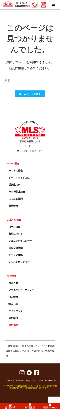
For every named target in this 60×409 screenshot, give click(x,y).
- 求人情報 (12, 297)
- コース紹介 (13, 226)
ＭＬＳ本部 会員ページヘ (30, 151)
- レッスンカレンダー (18, 262)
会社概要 (11, 276)
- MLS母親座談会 (16, 191)
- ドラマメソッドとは (18, 177)
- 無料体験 (12, 325)
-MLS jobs (12, 304)
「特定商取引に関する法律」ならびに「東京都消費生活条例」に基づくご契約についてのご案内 (30, 351)
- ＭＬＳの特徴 (15, 170)
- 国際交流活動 (15, 248)
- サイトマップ (15, 311)
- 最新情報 (12, 205)
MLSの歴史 (13, 163)
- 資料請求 (12, 318)
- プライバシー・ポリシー (20, 290)
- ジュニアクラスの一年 (19, 241)
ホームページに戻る (30, 94)
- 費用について (15, 233)
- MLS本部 (12, 283)
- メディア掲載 (15, 255)
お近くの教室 (14, 219)
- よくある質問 (15, 198)
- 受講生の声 (13, 184)
